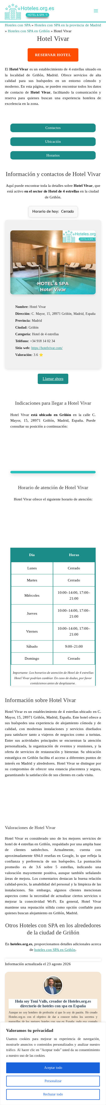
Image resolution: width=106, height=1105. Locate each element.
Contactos (53, 128)
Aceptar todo (53, 1068)
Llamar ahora (53, 379)
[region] (53, 1063)
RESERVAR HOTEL (53, 55)
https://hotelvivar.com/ (47, 348)
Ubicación (53, 142)
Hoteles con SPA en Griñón (29, 31)
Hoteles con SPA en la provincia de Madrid (68, 25)
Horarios (53, 155)
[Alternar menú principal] (96, 11)
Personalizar (53, 1081)
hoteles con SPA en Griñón (54, 950)
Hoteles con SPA (18, 25)
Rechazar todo (53, 1094)
